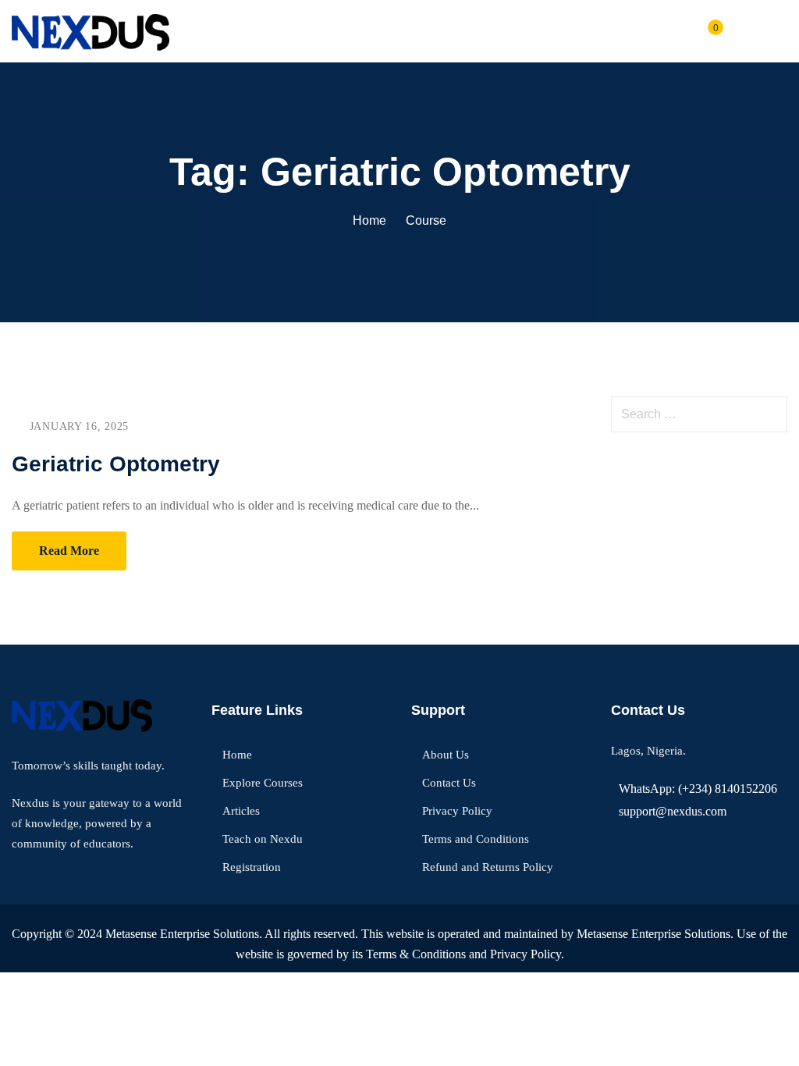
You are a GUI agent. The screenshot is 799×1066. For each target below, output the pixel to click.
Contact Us (449, 782)
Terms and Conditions (475, 839)
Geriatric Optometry (116, 464)
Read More (69, 550)
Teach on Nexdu (262, 839)
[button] (781, 31)
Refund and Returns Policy (487, 867)
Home (369, 220)
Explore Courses (262, 782)
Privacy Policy (457, 811)
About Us (445, 754)
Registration (251, 867)
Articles (241, 811)
